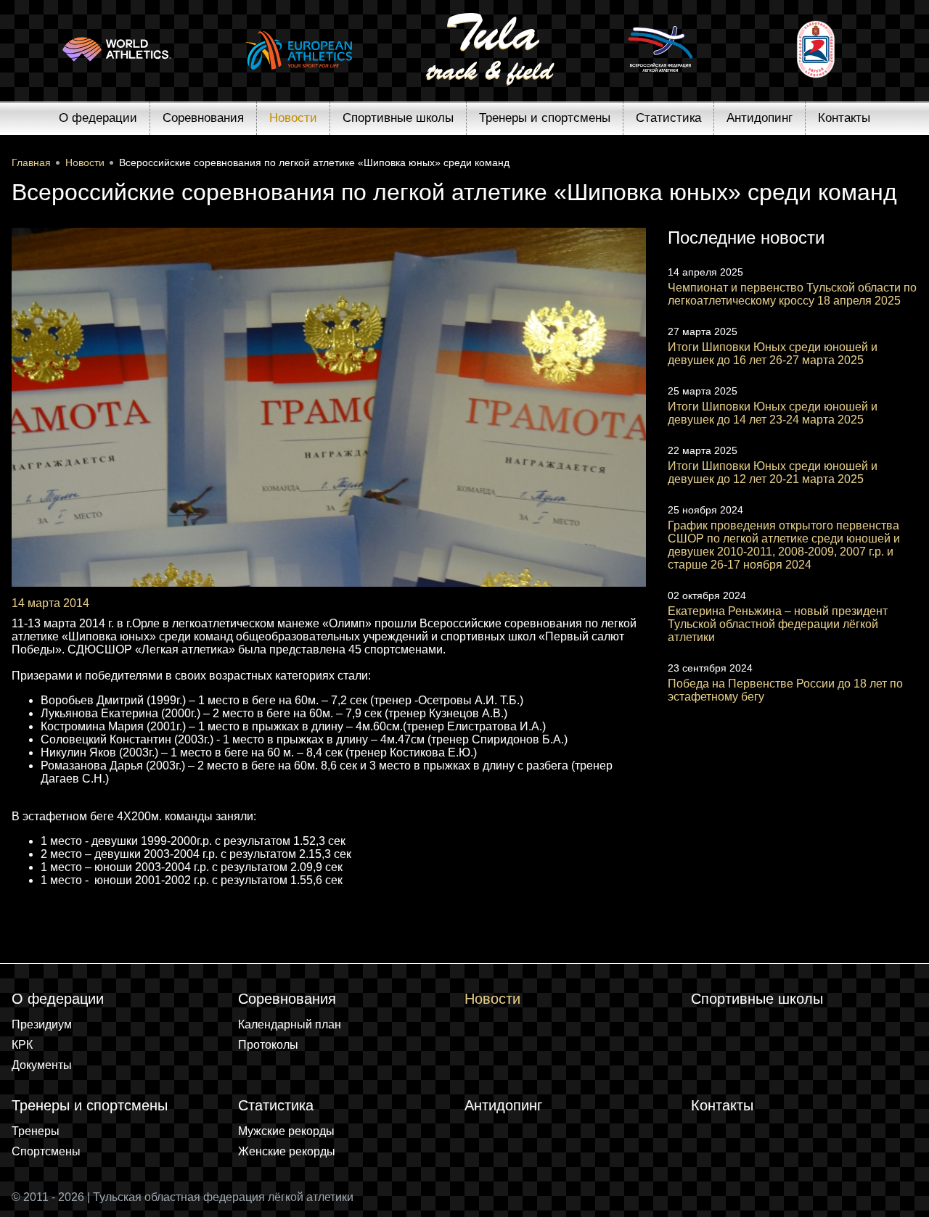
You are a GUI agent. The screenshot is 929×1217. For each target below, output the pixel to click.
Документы (42, 1065)
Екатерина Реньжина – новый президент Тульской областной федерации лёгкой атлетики (778, 624)
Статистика (668, 118)
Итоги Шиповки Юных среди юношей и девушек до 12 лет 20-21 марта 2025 (772, 472)
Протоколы (268, 1045)
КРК (22, 1045)
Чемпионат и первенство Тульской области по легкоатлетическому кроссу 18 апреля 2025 (792, 294)
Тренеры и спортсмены (544, 118)
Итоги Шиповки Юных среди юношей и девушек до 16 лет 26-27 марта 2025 (772, 353)
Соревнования (203, 118)
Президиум (42, 1024)
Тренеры (36, 1131)
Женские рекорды (286, 1151)
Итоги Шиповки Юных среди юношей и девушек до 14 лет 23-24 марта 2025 (772, 413)
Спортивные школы (398, 118)
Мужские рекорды (286, 1131)
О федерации (98, 118)
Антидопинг (760, 118)
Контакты (844, 118)
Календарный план (289, 1024)
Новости (293, 118)
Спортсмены (46, 1151)
